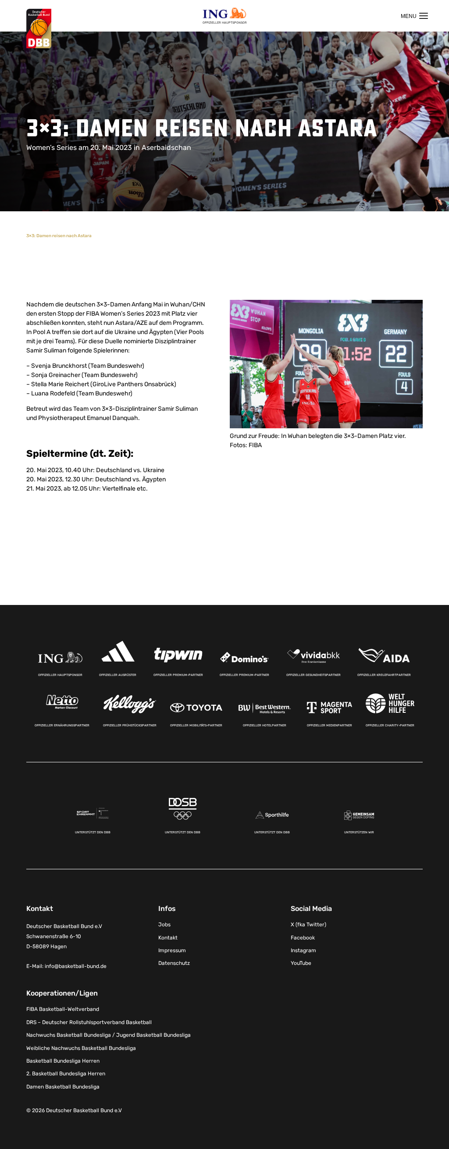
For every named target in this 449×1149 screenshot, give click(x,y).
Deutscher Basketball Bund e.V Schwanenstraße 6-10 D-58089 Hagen (64, 936)
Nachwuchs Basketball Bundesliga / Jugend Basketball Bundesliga (108, 1035)
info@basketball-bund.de (76, 966)
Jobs (164, 924)
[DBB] (38, 29)
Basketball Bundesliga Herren (63, 1061)
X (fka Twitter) (308, 924)
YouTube (301, 963)
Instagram (303, 950)
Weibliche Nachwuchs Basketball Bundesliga (81, 1048)
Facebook (303, 938)
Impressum (172, 950)
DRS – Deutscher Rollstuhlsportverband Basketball (89, 1022)
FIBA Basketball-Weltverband (62, 1009)
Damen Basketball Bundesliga (63, 1087)
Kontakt (168, 938)
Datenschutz (174, 963)
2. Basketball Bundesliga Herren (65, 1074)
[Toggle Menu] (414, 16)
